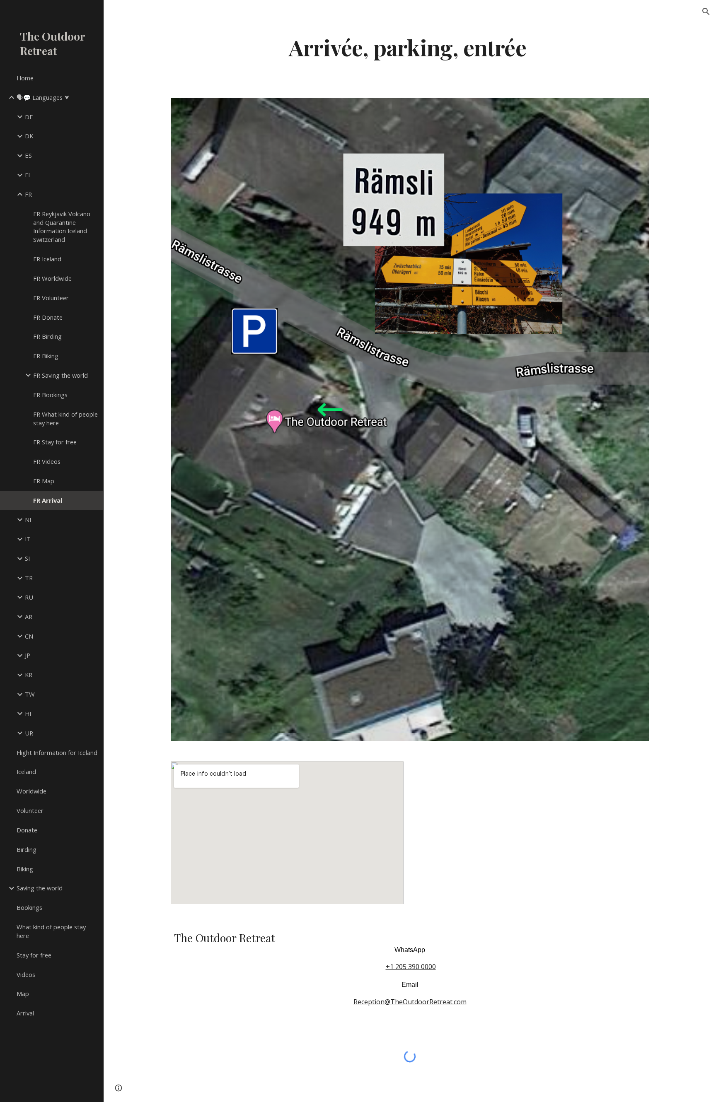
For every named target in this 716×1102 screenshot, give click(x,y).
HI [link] (28, 713)
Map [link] (23, 993)
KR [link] (28, 674)
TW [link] (30, 694)
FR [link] (28, 194)
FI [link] (27, 175)
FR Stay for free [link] (55, 442)
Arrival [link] (25, 1013)
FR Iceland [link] (47, 259)
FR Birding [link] (47, 336)
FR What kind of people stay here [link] (65, 418)
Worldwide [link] (31, 791)
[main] (409, 47)
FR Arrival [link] (47, 500)
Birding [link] (26, 849)
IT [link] (28, 539)
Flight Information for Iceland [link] (57, 752)
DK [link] (29, 136)
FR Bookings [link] (50, 395)
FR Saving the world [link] (60, 375)
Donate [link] (27, 830)
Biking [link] (25, 869)
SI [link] (27, 558)
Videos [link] (26, 974)
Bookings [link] (29, 907)
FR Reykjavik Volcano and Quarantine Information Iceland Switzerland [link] (61, 227)
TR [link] (29, 578)
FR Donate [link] (48, 317)
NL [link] (29, 520)
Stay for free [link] (34, 955)
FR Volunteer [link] (51, 298)
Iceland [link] (26, 771)
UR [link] (29, 733)
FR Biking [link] (45, 356)
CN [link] (29, 636)
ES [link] (28, 155)
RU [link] (29, 597)
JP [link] (27, 655)
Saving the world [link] (40, 888)
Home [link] (25, 78)
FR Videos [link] (46, 461)
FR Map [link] (43, 481)
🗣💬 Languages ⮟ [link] (43, 97)
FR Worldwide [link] (52, 278)
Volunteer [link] (30, 810)
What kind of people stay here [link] (51, 931)
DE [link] (29, 117)
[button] (706, 12)
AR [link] (28, 616)
